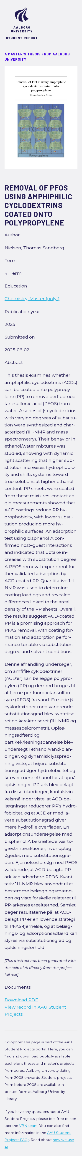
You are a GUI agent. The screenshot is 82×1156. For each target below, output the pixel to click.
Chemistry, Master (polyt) (32, 298)
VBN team (28, 1126)
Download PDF (21, 1000)
